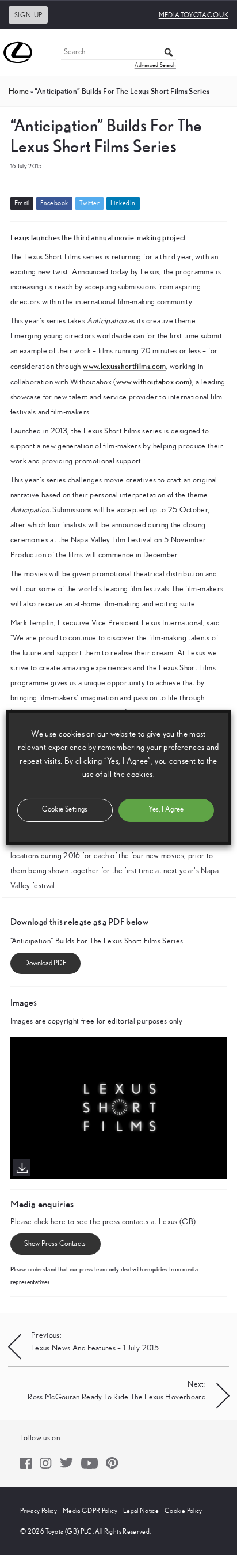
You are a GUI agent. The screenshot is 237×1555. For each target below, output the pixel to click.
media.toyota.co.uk (193, 15)
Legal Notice (141, 1510)
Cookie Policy (183, 1510)
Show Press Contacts (55, 1244)
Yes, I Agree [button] (166, 809)
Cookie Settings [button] (64, 809)
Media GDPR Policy (90, 1510)
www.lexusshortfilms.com (124, 366)
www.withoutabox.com (153, 381)
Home (19, 91)
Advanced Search (155, 65)
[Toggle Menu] (222, 52)
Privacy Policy (38, 1510)
